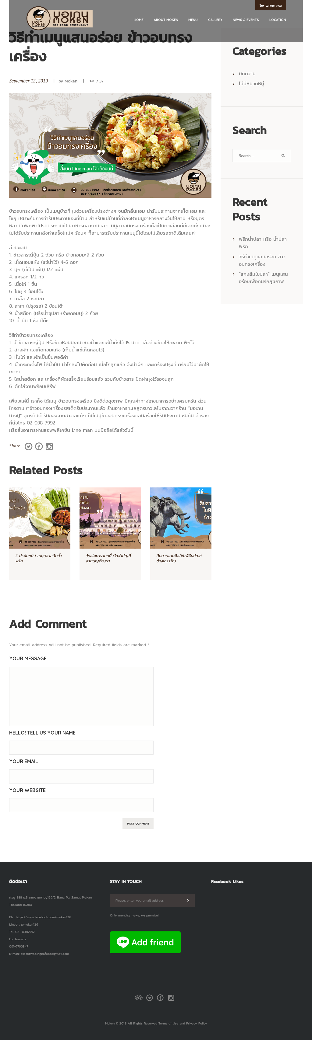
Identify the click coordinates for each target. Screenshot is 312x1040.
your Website (27, 790)
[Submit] (188, 900)
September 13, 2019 (28, 80)
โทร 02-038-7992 (271, 5)
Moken (71, 81)
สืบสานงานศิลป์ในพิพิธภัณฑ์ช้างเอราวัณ (178, 558)
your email (23, 761)
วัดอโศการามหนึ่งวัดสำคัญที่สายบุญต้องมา (108, 558)
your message (28, 658)
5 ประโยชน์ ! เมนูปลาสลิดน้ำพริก (38, 558)
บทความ (247, 73)
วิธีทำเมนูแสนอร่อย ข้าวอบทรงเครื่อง (262, 260)
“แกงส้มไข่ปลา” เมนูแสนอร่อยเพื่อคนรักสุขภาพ (263, 277)
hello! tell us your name (42, 733)
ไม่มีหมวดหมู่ (251, 83)
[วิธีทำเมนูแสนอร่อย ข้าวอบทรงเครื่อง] (110, 145)
